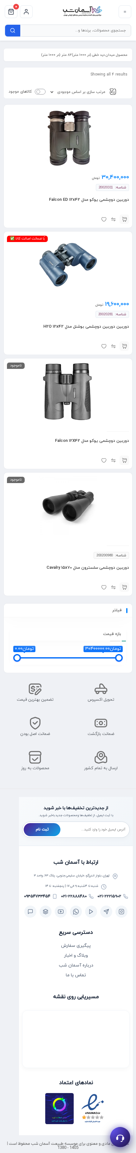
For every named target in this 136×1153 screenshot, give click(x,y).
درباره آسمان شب (76, 965)
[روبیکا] (46, 912)
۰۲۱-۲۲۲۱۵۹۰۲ (109, 896)
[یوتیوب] (61, 912)
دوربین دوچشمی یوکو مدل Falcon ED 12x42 (89, 200)
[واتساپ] (76, 912)
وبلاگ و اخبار (76, 956)
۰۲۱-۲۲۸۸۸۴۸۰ (74, 896)
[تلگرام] (106, 912)
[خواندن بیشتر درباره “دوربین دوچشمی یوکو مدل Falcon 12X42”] (124, 460)
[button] (124, 219)
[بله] (30, 912)
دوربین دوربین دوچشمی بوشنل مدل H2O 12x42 (86, 327)
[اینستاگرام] (121, 912)
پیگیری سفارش (76, 946)
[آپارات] (91, 912)
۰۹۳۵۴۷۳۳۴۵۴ (37, 896)
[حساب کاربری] (26, 11)
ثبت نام (42, 829)
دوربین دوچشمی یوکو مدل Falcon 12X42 (92, 441)
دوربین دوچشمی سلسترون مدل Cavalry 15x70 (87, 568)
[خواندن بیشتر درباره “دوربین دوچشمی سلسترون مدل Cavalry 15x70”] (124, 587)
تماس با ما (76, 975)
